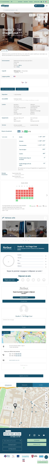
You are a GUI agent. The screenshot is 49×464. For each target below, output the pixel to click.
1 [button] (21, 240)
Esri (34, 427)
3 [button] (26, 240)
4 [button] (28, 240)
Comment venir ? (12, 445)
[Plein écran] (46, 389)
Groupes (26, 1)
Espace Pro (36, 1)
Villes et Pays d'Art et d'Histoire (23, 460)
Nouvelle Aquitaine (34, 456)
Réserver (36, 440)
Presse (31, 1)
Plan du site (39, 460)
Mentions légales (45, 460)
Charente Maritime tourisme (25, 456)
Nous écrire (13, 449)
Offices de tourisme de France (7, 456)
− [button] (46, 399)
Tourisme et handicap (18, 456)
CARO (41, 456)
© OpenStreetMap (41, 427)
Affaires (20, 1)
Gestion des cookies (42, 462)
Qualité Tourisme (13, 456)
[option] (13, 229)
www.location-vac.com (14, 360)
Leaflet (32, 427)
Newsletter (36, 444)
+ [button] (46, 397)
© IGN (37, 427)
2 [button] (23, 240)
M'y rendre (6, 332)
